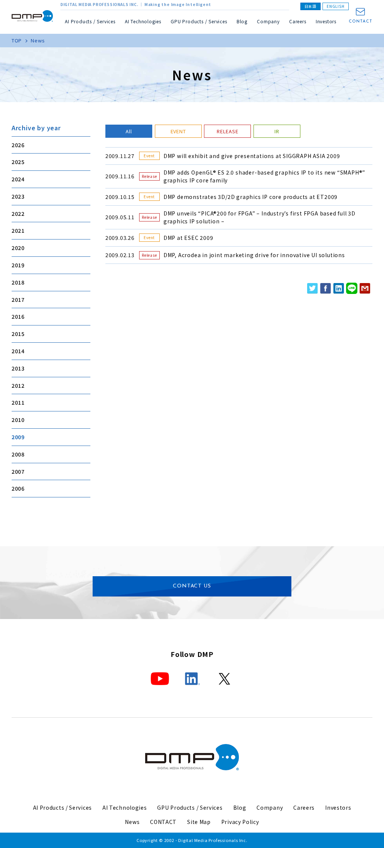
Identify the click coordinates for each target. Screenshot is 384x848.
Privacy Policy (240, 821)
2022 (18, 213)
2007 (18, 471)
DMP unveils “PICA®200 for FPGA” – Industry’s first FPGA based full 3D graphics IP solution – (260, 217)
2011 (18, 402)
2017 (18, 299)
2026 (18, 145)
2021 (18, 230)
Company (269, 807)
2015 (18, 333)
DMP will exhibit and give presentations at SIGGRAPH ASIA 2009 (252, 156)
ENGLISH (336, 6)
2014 (18, 351)
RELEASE (227, 131)
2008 (18, 454)
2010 (18, 419)
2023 (18, 196)
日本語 (310, 6)
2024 (18, 179)
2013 (18, 368)
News (132, 821)
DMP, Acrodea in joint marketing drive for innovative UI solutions (254, 255)
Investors (326, 21)
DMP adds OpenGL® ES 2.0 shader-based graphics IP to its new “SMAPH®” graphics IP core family (264, 176)
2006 (18, 488)
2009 (18, 437)
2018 (18, 282)
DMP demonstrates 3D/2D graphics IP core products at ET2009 (251, 196)
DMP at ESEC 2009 (188, 237)
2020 (18, 248)
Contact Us (192, 586)
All (129, 131)
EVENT (178, 131)
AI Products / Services (62, 807)
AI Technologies (143, 21)
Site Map (199, 821)
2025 (18, 162)
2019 (18, 265)
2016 (18, 316)
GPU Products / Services (189, 807)
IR (276, 131)
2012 (18, 385)
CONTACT (361, 22)
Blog (242, 21)
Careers (297, 21)
